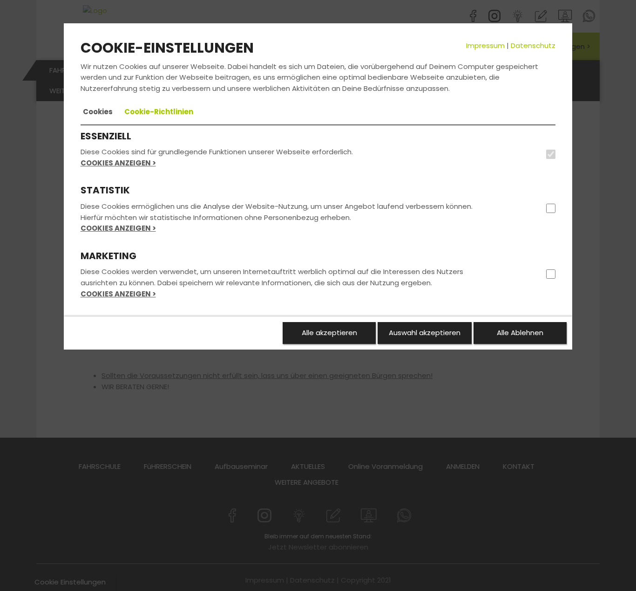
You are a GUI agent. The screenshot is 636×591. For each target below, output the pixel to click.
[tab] (98, 111)
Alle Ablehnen (520, 332)
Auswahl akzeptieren (424, 332)
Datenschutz (533, 45)
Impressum (485, 45)
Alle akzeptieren (329, 332)
